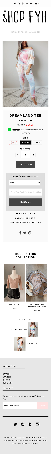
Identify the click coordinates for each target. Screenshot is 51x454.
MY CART (32, 4)
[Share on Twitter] (24, 233)
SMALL (13, 142)
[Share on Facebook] (20, 233)
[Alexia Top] (14, 301)
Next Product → (33, 344)
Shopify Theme (11, 441)
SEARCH (6, 374)
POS (45, 441)
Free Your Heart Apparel (34, 438)
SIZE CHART (8, 383)
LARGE (37, 142)
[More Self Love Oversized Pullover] (36, 301)
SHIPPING (6, 380)
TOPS (20, 32)
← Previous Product (19, 329)
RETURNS (7, 377)
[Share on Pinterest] (29, 233)
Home (13, 32)
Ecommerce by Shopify (28, 444)
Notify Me (25, 202)
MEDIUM (25, 142)
